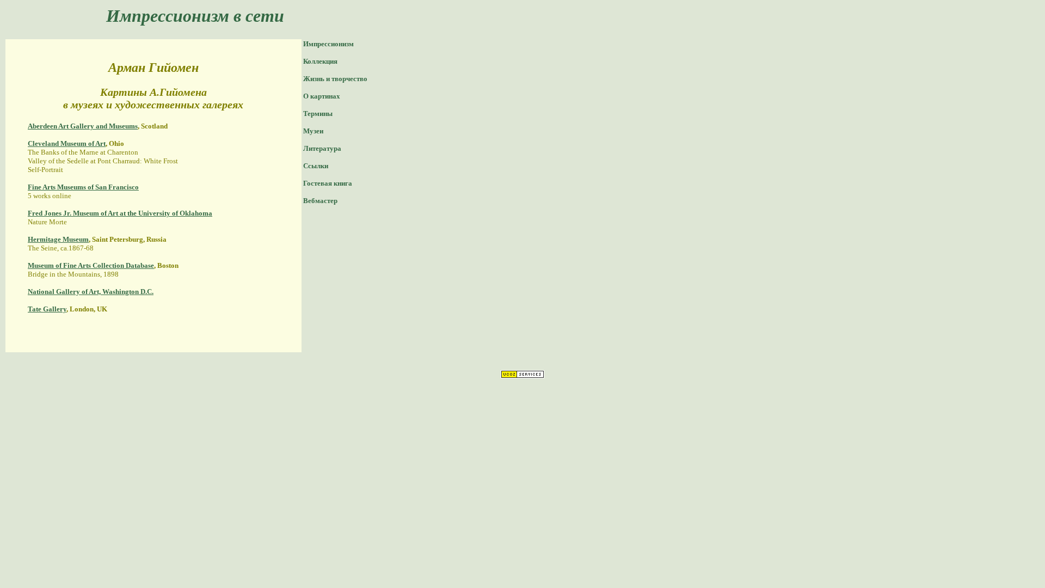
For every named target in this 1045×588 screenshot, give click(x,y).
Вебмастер (320, 201)
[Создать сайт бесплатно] (522, 375)
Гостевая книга (327, 183)
